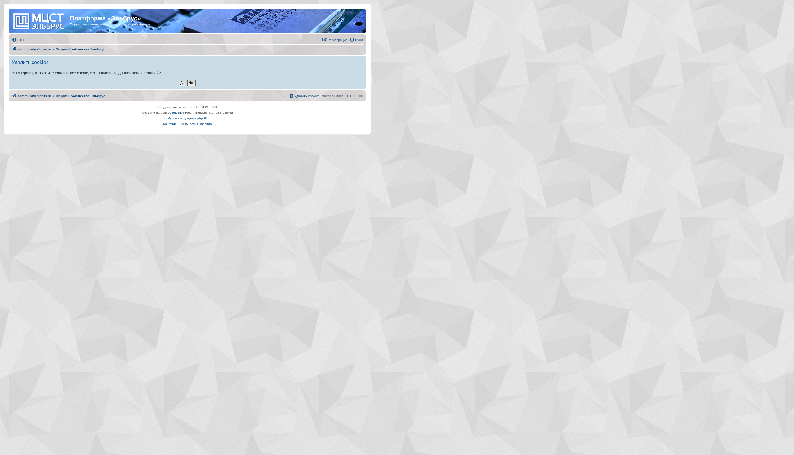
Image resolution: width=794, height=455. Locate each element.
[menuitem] (18, 40)
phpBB (177, 112)
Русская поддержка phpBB (187, 118)
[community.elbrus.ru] (40, 20)
